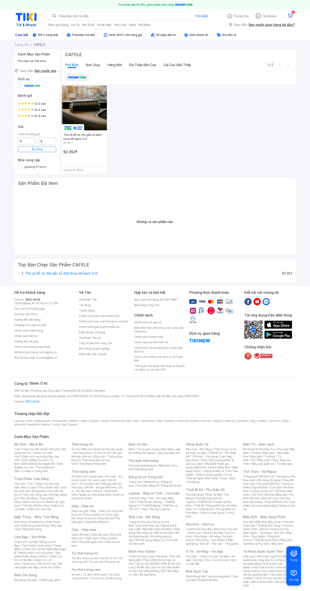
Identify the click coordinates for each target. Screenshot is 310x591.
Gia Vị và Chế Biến (148, 563)
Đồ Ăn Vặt (143, 567)
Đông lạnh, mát (42, 491)
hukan (46, 424)
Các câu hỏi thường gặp (29, 308)
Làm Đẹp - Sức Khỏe (30, 537)
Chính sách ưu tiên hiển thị (151, 342)
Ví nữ (113, 558)
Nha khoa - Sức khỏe (210, 540)
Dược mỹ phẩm (50, 567)
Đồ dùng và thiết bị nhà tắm (155, 532)
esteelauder (42, 421)
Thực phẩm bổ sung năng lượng (269, 503)
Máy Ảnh (277, 543)
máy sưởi (249, 556)
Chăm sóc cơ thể (34, 549)
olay (253, 421)
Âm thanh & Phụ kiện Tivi (259, 449)
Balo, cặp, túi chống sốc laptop (155, 451)
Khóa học (220, 529)
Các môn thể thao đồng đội (269, 494)
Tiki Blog (85, 305)
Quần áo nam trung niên (95, 494)
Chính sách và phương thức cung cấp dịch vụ (158, 349)
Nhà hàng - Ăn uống (207, 536)
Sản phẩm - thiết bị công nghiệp (212, 472)
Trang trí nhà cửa (139, 522)
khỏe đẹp (104, 25)
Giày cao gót (79, 511)
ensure (94, 421)
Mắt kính (164, 465)
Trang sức (135, 482)
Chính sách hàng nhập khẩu (32, 347)
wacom (218, 421)
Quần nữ (98, 449)
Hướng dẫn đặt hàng (27, 319)
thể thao (145, 25)
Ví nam (75, 574)
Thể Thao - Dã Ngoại (259, 471)
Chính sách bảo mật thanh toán (99, 316)
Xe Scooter (220, 560)
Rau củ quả (28, 487)
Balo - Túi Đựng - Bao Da (267, 532)
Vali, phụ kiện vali (169, 453)
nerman (206, 421)
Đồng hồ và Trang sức (146, 477)
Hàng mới (115, 65)
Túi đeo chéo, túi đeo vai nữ (89, 558)
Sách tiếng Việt (195, 576)
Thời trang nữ (82, 444)
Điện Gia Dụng (25, 575)
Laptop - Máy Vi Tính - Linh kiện (154, 493)
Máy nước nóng (268, 460)
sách (132, 25)
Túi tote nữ (96, 562)
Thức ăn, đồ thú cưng (35, 505)
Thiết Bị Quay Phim (266, 540)
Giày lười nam (80, 534)
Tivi (252, 460)
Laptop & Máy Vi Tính (216, 471)
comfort (274, 421)
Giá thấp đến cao (142, 65)
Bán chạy (93, 65)
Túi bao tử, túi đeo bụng (106, 578)
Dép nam (92, 538)
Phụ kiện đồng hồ (148, 485)
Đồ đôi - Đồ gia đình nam (101, 487)
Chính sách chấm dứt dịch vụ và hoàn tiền (158, 358)
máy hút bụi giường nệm (267, 572)
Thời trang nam (83, 471)
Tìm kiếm (201, 16)
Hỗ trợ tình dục (47, 563)
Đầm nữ (86, 449)
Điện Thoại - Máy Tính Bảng (36, 517)
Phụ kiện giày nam (91, 542)
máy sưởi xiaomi (272, 571)
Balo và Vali (138, 444)
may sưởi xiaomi (263, 567)
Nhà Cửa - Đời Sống (144, 517)
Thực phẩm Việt (48, 487)
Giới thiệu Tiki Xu (90, 337)
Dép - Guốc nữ (100, 511)
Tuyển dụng (87, 310)
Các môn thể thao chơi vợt (268, 496)
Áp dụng (37, 149)
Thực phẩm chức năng (36, 545)
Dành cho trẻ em (33, 502)
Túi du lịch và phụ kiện (151, 449)
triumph (170, 421)
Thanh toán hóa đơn (199, 529)
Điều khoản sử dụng (92, 332)
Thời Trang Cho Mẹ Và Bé (31, 449)
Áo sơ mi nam (97, 480)
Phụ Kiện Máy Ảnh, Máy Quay (262, 522)
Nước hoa (29, 563)
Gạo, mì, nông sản (35, 494)
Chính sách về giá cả (147, 322)
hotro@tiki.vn (48, 352)
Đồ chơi (55, 449)
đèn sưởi (262, 556)
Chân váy (99, 456)
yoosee (242, 421)
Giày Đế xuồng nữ (97, 522)
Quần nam (96, 476)
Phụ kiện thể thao (269, 483)
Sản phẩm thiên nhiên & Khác (37, 554)
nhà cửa (120, 25)
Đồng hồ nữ (151, 482)
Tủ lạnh (256, 453)
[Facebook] (248, 301)
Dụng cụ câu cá (262, 491)
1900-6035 (32, 299)
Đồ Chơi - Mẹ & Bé (28, 444)
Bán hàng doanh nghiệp (94, 348)
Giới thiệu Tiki (88, 299)
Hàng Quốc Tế (197, 444)
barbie (73, 421)
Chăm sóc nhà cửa (39, 509)
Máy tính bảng (32, 529)
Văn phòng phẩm (219, 576)
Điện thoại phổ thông (35, 525)
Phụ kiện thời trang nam (153, 467)
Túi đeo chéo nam (94, 574)
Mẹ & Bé (210, 463)
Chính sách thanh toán (148, 337)
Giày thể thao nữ (275, 502)
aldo (159, 421)
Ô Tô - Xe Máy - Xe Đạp (204, 551)
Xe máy (198, 560)
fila (64, 424)
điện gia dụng (58, 25)
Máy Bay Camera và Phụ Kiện (267, 541)
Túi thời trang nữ (84, 553)
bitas (285, 421)
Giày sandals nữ (94, 514)
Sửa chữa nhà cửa (147, 525)
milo (136, 421)
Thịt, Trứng (34, 483)
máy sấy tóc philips (271, 560)
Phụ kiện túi (112, 562)
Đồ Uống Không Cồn (152, 571)
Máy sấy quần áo (263, 463)
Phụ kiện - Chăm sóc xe (201, 556)
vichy (55, 424)
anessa (230, 421)
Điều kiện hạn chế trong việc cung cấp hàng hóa (159, 329)
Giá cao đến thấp (177, 65)
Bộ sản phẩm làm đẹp (38, 565)
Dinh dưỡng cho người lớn (38, 463)
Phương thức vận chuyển (30, 325)
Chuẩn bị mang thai (35, 471)
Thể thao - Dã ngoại (205, 456)
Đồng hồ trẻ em (171, 485)
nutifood (182, 421)
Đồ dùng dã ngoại (269, 480)
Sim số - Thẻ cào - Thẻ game (219, 543)
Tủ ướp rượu (284, 463)
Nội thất (148, 529)
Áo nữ (75, 449)
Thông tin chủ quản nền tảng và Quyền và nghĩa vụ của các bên (159, 367)
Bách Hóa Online (142, 551)
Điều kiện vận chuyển (93, 354)
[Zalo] (266, 301)
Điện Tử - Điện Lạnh (258, 444)
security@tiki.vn (46, 357)
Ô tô (208, 560)
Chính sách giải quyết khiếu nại (99, 327)
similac (262, 421)
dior (29, 421)
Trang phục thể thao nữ (258, 476)
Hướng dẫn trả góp (26, 341)
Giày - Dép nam (83, 530)
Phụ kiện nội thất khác (32, 61)
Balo (132, 449)
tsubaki (73, 424)
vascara (19, 421)
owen (84, 421)
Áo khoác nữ (102, 453)
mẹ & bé (88, 25)
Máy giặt (256, 456)
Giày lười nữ (105, 518)
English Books (208, 580)
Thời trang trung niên (92, 463)
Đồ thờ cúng (144, 540)
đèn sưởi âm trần (262, 582)
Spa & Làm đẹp (214, 532)
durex (105, 421)
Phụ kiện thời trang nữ (143, 465)
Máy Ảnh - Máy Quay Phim (264, 517)
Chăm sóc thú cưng (141, 556)
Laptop (165, 509)
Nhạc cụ (159, 540)
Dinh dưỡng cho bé (34, 460)
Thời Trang (221, 449)
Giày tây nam (99, 534)
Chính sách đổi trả (25, 336)
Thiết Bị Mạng (151, 505)
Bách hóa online (205, 467)
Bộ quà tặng (147, 574)
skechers (148, 421)
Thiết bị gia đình (49, 580)
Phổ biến (72, 65)
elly (129, 421)
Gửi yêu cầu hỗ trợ (26, 314)
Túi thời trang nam (85, 569)
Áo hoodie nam (89, 483)
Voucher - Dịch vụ (200, 524)
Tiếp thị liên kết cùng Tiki (95, 343)
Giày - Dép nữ (82, 506)
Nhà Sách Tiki (197, 571)
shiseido (20, 424)
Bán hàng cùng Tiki (146, 305)
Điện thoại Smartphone (29, 522)
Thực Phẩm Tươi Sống (31, 479)
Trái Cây (19, 483)
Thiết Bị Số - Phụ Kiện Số (205, 490)
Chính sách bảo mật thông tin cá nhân (103, 321)
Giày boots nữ (86, 518)
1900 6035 (32, 401)
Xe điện (224, 556)
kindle (194, 421)
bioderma (117, 421)
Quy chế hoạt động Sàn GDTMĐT (156, 299)
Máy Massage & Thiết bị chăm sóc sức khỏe (40, 550)
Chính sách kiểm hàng (28, 330)
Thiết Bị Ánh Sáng (268, 525)
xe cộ (75, 25)
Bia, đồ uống (29, 498)
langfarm (34, 424)
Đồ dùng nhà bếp (25, 580)
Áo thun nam (79, 476)
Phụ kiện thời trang (143, 460)
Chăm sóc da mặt (25, 542)
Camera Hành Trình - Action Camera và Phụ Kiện (268, 529)
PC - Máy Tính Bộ (146, 509)
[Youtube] (257, 301)
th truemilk (60, 421)
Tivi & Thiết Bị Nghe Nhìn (209, 476)
